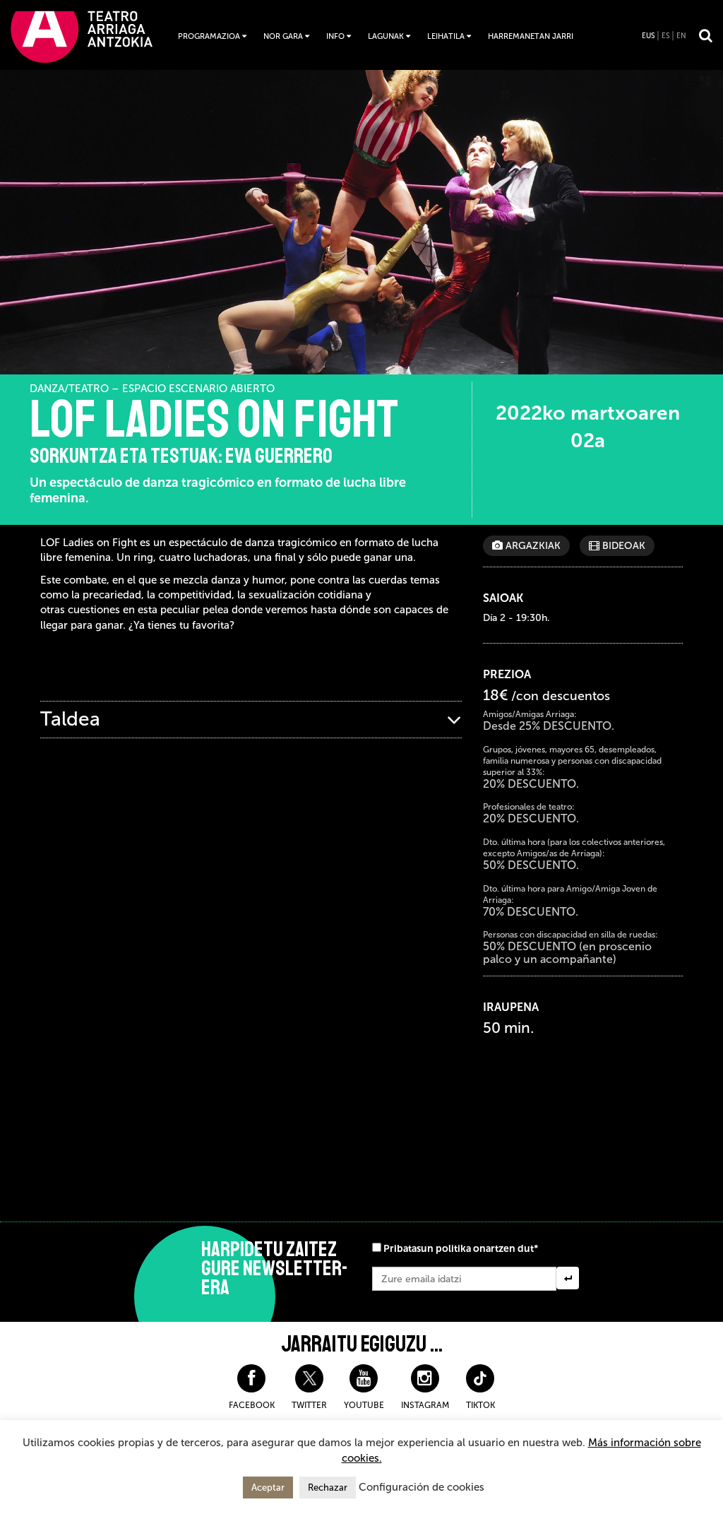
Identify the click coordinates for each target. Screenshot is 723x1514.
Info (335, 36)
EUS (648, 36)
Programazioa (209, 36)
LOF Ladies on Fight (214, 419)
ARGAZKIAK (532, 546)
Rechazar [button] (327, 1487)
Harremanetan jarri (530, 36)
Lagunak (386, 36)
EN (681, 36)
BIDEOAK (622, 546)
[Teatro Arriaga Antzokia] (82, 36)
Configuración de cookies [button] (421, 1487)
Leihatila (446, 36)
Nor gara (283, 36)
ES (665, 36)
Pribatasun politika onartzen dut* (460, 1249)
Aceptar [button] (268, 1487)
